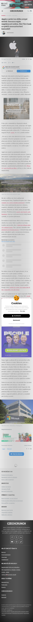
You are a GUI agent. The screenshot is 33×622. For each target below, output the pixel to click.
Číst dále (22, 311)
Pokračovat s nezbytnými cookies (16, 323)
